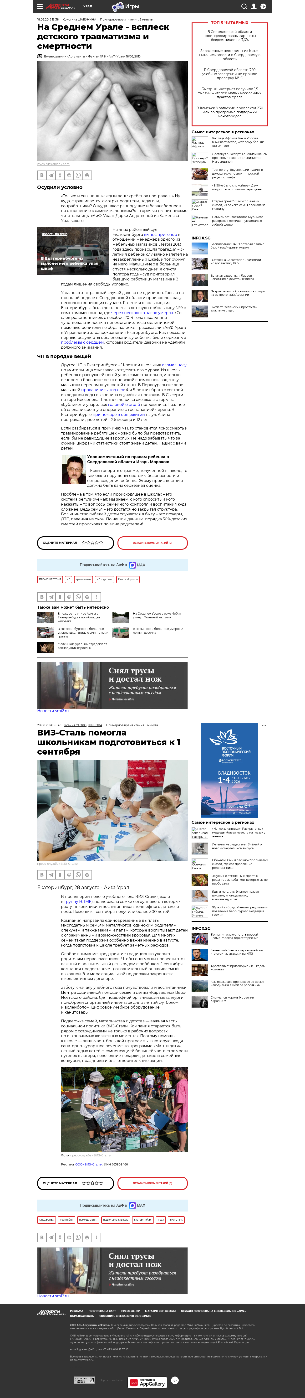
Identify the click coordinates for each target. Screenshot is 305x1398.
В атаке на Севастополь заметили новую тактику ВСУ (236, 261)
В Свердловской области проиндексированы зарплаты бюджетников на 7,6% (229, 36)
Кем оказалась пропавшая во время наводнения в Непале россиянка (237, 983)
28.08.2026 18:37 (49, 725)
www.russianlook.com (53, 164)
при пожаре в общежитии (119, 414)
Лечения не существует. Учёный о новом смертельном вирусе (237, 846)
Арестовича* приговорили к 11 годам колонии (238, 967)
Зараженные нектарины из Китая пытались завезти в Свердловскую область (229, 55)
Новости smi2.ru (53, 711)
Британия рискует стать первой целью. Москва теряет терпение (234, 936)
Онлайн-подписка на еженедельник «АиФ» (213, 1311)
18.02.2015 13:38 (48, 19)
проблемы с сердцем (82, 342)
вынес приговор (160, 234)
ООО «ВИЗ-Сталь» (88, 1164)
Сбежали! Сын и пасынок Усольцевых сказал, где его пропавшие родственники (240, 864)
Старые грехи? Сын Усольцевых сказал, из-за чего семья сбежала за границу (238, 205)
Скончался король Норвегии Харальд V (232, 999)
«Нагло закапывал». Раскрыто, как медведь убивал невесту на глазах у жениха (238, 832)
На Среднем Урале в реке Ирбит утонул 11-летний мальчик (157, 615)
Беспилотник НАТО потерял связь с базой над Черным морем (237, 246)
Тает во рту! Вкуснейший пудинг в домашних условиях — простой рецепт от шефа (237, 173)
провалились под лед (102, 390)
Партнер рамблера (111, 1380)
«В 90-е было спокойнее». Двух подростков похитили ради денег (237, 187)
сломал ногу (174, 365)
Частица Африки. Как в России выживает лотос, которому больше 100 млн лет (238, 142)
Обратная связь (82, 1316)
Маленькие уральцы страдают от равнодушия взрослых (82, 646)
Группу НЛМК (78, 901)
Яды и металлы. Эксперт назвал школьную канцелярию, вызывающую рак (235, 895)
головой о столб (124, 404)
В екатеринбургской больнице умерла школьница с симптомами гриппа (83, 632)
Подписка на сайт (102, 1311)
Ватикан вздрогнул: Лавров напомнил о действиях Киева (232, 277)
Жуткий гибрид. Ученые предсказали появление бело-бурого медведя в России (240, 911)
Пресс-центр (130, 1311)
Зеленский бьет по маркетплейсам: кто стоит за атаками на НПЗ (237, 952)
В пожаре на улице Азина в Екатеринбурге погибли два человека (79, 617)
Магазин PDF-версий (160, 1311)
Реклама (76, 1311)
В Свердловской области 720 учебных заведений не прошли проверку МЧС (229, 74)
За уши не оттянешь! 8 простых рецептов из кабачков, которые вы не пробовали (240, 879)
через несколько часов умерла (142, 313)
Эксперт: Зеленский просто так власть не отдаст (234, 308)
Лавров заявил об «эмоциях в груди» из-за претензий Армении (238, 293)
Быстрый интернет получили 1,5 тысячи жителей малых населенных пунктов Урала (229, 93)
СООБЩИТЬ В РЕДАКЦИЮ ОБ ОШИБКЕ (125, 1316)
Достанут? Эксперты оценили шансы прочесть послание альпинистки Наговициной (239, 157)
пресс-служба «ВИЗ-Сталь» (57, 863)
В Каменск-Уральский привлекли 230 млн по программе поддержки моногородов (230, 112)
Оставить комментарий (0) (152, 542)
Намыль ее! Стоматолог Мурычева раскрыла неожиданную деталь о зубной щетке (237, 220)
